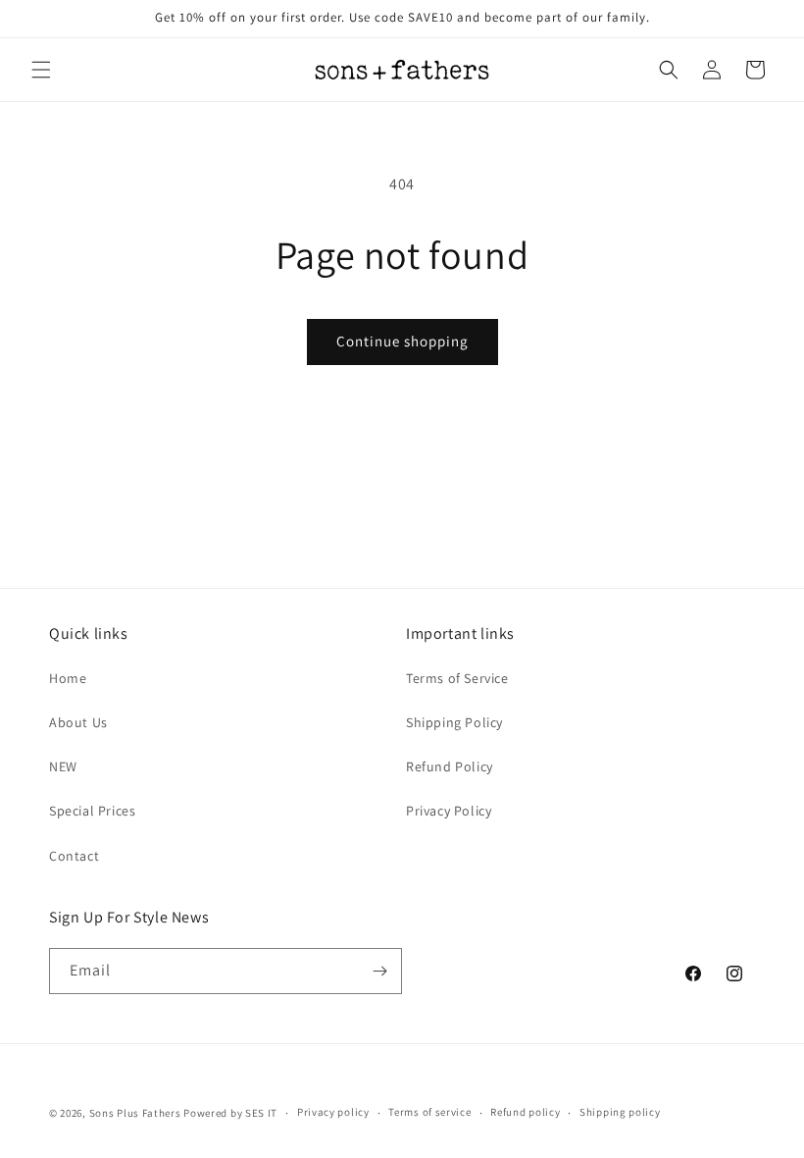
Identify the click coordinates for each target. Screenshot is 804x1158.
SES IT (261, 1113)
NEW (63, 766)
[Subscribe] (379, 971)
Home (67, 678)
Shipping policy (620, 1112)
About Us (78, 722)
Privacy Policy (448, 810)
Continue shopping (402, 341)
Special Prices (92, 810)
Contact (74, 856)
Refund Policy (449, 766)
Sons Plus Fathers (136, 1113)
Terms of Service (457, 678)
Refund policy (525, 1112)
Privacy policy (333, 1112)
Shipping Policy (454, 722)
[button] (41, 69)
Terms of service (429, 1112)
